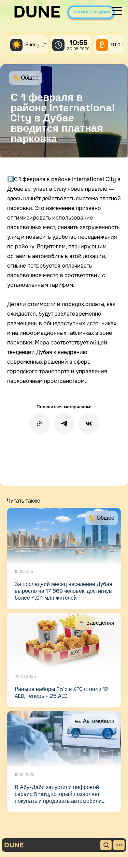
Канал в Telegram (91, 12)
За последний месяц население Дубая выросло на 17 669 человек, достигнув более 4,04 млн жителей (63, 590)
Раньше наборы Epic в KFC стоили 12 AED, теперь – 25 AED (61, 692)
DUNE (36, 12)
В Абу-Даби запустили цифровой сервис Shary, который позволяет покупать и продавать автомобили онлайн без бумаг (58, 797)
